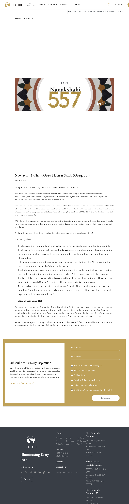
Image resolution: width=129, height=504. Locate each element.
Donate (27, 479)
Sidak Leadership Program (86, 385)
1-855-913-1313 (62, 453)
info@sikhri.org (62, 456)
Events (63, 5)
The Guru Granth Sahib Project (88, 365)
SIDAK (78, 5)
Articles (59, 438)
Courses (82, 12)
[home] (13, 5)
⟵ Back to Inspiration (24, 18)
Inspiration (72, 12)
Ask (71, 5)
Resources (111, 12)
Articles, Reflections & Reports (87, 380)
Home (59, 433)
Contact (119, 5)
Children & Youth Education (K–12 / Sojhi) (93, 390)
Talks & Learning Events (84, 370)
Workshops (101, 12)
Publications (79, 375)
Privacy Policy (61, 472)
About (120, 12)
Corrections (61, 467)
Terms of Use (73, 472)
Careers (59, 462)
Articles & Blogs (31, 5)
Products (92, 12)
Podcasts (52, 5)
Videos (41, 5)
